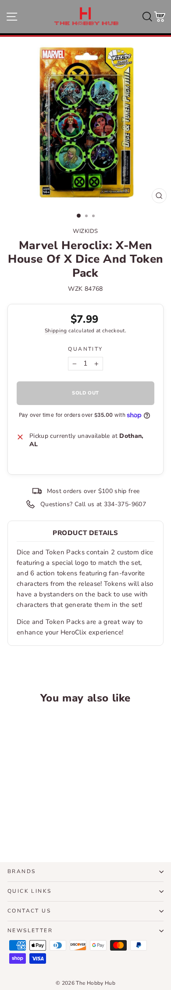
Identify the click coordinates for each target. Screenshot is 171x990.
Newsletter (30, 930)
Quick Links (29, 891)
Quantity (85, 348)
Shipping (56, 330)
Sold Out (37, 823)
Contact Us (29, 910)
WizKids (85, 231)
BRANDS (21, 871)
